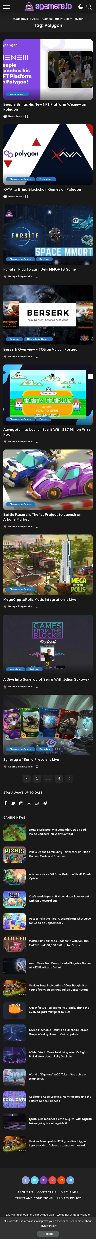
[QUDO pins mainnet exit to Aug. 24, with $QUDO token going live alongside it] (14, 1121)
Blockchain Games (21, 179)
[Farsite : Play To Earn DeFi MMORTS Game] (48, 234)
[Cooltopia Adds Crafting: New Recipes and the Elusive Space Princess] (14, 1099)
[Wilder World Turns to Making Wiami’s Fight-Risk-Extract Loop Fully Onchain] (14, 1055)
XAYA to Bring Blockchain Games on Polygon (42, 189)
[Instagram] (21, 804)
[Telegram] (44, 804)
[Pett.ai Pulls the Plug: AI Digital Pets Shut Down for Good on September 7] (14, 921)
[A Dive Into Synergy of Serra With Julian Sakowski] (48, 645)
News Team (15, 116)
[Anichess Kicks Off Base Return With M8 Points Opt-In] (14, 877)
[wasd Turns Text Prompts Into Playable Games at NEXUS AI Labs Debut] (14, 966)
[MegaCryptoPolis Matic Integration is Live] (48, 564)
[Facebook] (5, 804)
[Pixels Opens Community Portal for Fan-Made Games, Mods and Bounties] (14, 854)
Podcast (34, 669)
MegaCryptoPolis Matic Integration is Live (39, 599)
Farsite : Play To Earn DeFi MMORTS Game (39, 269)
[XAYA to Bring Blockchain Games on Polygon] (48, 154)
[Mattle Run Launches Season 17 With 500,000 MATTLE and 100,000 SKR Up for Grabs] (14, 943)
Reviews (44, 259)
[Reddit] (37, 804)
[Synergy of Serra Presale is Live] (48, 725)
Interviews (16, 669)
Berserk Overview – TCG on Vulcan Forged (40, 349)
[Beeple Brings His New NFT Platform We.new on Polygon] (48, 69)
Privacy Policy (48, 1225)
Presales (45, 749)
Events (44, 419)
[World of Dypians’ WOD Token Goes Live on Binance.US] (14, 1077)
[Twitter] (13, 804)
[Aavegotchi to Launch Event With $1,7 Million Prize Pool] (48, 394)
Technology (46, 179)
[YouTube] (29, 804)
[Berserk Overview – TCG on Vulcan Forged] (48, 315)
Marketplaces (17, 94)
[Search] (88, 6)
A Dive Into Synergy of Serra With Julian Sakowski (46, 679)
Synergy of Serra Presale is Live (31, 759)
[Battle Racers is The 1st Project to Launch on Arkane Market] (48, 479)
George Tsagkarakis (20, 276)
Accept (48, 1233)
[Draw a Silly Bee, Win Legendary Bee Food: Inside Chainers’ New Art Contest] (14, 832)
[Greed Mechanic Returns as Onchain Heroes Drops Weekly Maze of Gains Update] (14, 1032)
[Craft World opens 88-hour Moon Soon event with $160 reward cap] (14, 899)
